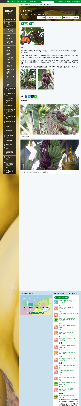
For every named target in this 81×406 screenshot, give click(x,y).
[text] (47, 2)
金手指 (8, 47)
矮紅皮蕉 (9, 66)
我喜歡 (31, 307)
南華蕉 (8, 35)
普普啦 (48, 307)
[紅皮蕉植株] (28, 89)
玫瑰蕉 (8, 50)
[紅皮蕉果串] (46, 89)
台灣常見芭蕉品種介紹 (31, 5)
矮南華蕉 (9, 38)
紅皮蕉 (8, 62)
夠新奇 (42, 307)
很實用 (36, 307)
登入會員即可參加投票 (36, 313)
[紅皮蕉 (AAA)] (32, 44)
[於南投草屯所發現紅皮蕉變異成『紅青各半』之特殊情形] (49, 155)
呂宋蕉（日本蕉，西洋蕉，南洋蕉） (10, 71)
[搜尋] (56, 2)
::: (0, 1)
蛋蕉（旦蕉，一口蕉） (10, 43)
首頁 (21, 5)
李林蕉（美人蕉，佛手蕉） (10, 58)
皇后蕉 (8, 54)
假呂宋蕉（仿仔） (10, 77)
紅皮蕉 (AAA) (49, 5)
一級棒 (25, 307)
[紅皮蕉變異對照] (49, 119)
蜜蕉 (7, 81)
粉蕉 (7, 85)
